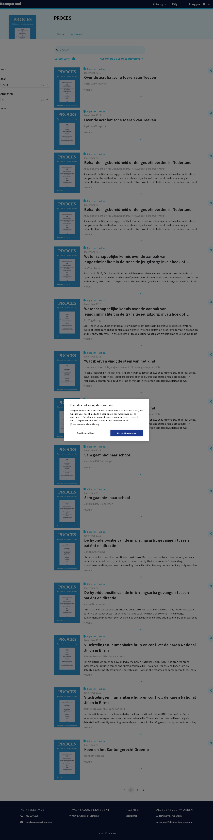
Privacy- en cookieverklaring (84, 424)
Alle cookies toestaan (126, 433)
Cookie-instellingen (86, 433)
